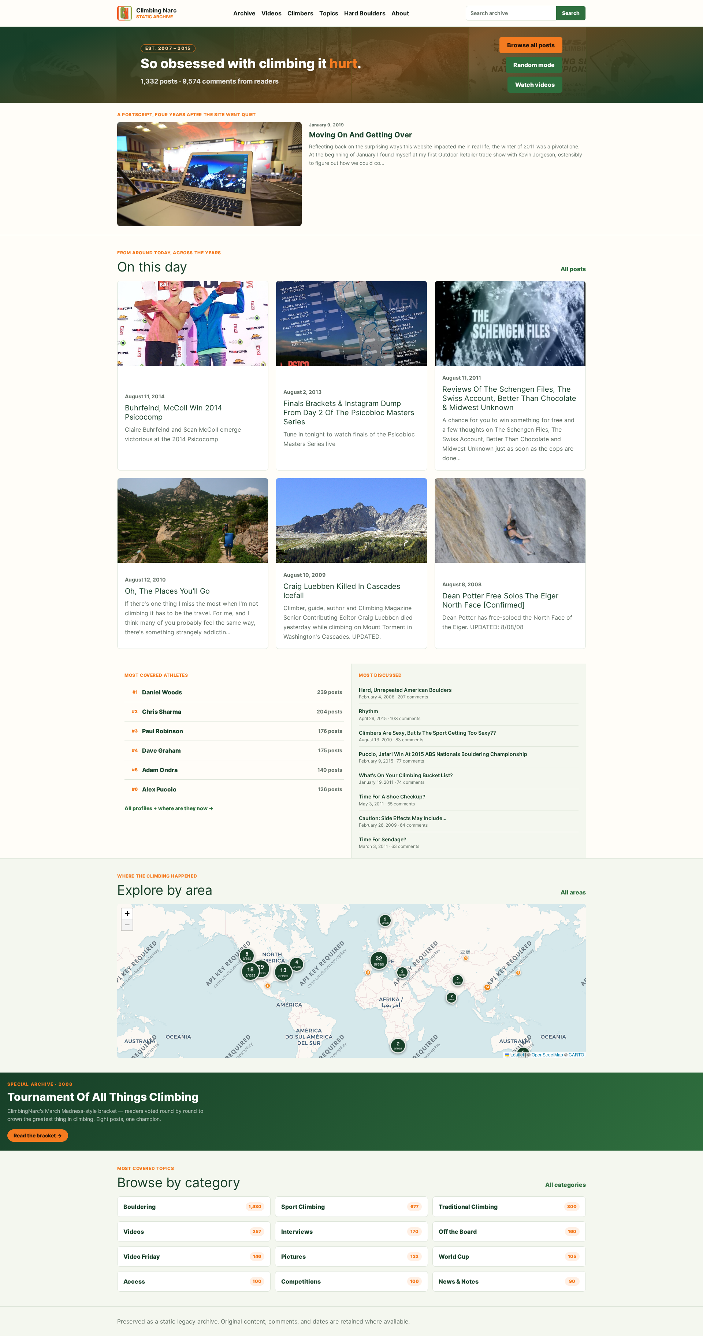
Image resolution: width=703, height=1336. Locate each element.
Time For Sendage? (382, 839)
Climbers (300, 13)
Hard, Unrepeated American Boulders (405, 690)
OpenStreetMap (547, 1054)
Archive (244, 13)
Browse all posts (531, 45)
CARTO (576, 1054)
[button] (465, 958)
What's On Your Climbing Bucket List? (406, 775)
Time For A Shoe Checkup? (392, 796)
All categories (565, 1184)
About (400, 13)
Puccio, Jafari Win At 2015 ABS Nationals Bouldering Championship (443, 754)
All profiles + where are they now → (168, 808)
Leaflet (516, 1054)
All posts (573, 269)
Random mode (534, 65)
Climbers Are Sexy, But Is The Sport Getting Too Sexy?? (427, 733)
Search (571, 13)
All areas (573, 892)
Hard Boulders (365, 13)
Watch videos (535, 84)
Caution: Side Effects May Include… (402, 818)
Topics (328, 13)
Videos (271, 13)
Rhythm (368, 711)
